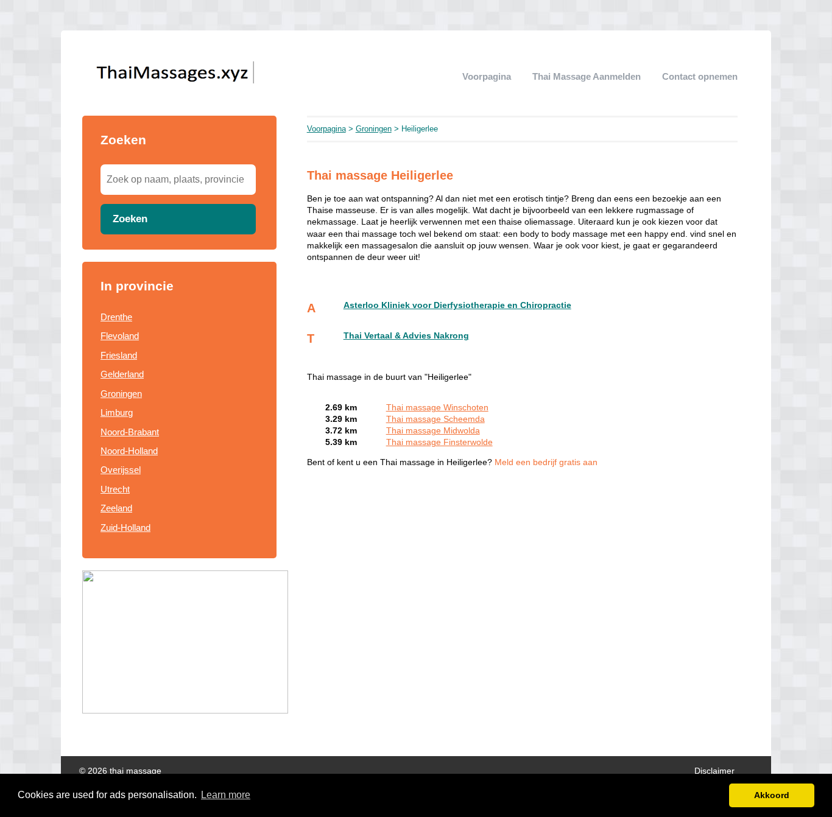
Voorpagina (486, 76)
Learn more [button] (225, 795)
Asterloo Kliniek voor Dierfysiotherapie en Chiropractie (457, 305)
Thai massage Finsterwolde (439, 442)
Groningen (121, 393)
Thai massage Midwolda (433, 430)
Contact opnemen (700, 76)
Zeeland (116, 508)
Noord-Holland (129, 451)
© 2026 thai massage (120, 771)
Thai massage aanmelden (586, 76)
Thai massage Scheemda (435, 419)
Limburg (116, 412)
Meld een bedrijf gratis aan (546, 462)
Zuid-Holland (125, 527)
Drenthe (116, 317)
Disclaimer (714, 771)
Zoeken (130, 218)
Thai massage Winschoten (437, 407)
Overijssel (120, 470)
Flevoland (119, 336)
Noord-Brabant (129, 432)
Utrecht (115, 489)
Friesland (118, 355)
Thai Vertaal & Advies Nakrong (406, 335)
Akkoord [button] (771, 795)
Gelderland (122, 374)
